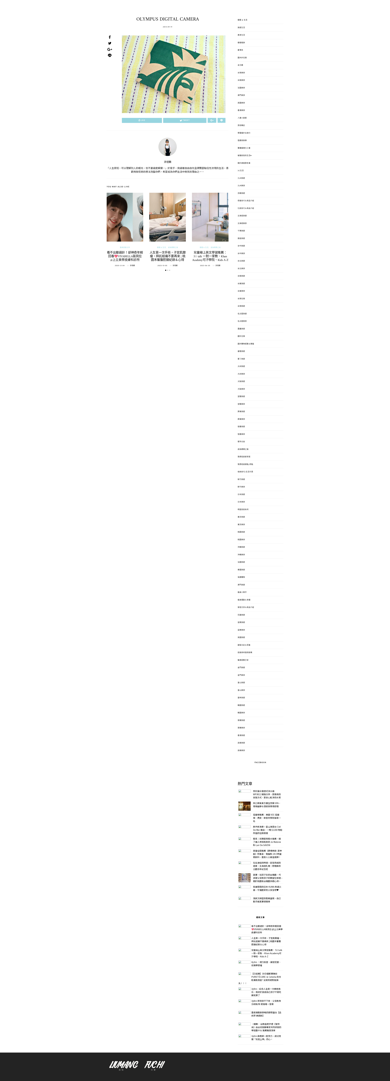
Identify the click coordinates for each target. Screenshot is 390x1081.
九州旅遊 (241, 178)
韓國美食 (241, 713)
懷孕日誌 (241, 442)
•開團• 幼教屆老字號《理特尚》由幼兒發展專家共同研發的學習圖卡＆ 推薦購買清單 (266, 1027)
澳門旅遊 (241, 585)
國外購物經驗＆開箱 (246, 344)
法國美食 (241, 88)
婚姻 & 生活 (161, 248)
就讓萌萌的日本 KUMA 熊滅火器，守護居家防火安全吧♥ (267, 888)
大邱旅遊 (241, 366)
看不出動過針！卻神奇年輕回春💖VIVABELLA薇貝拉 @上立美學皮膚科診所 (125, 256)
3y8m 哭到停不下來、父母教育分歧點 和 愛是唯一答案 (266, 1002)
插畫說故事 (242, 140)
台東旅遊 (241, 284)
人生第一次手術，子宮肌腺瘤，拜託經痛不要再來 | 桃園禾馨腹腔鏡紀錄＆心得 (168, 256)
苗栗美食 (241, 630)
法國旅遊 (241, 562)
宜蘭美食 (241, 404)
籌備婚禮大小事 (244, 148)
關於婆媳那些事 (244, 163)
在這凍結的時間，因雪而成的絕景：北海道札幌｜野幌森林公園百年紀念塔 (267, 866)
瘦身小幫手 (242, 592)
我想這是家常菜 (244, 457)
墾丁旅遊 (241, 359)
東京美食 (241, 525)
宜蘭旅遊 (241, 397)
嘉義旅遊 (241, 329)
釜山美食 (241, 690)
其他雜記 (241, 125)
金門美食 (241, 675)
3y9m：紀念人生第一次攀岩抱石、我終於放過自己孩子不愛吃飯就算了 (266, 992)
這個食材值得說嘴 (245, 653)
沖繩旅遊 (241, 547)
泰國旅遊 (241, 570)
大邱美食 (241, 374)
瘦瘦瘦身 (241, 43)
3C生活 (241, 171)
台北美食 (241, 269)
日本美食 (241, 502)
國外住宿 (241, 336)
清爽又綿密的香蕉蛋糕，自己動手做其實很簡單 (267, 900)
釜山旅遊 (241, 683)
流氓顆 (167, 162)
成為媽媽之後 (173, 248)
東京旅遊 (241, 517)
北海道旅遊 (242, 216)
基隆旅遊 (241, 351)
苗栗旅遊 (241, 622)
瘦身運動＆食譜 (244, 600)
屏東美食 (241, 419)
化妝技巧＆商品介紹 (246, 208)
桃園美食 (241, 540)
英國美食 (241, 103)
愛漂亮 (240, 50)
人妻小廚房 (242, 118)
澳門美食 (241, 95)
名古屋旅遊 (242, 314)
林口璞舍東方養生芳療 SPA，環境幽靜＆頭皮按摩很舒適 (267, 805)
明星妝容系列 (243, 510)
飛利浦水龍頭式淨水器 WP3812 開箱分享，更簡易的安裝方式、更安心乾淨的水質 (267, 794)
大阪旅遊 (241, 381)
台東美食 (241, 291)
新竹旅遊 (241, 479)
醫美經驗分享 (125, 248)
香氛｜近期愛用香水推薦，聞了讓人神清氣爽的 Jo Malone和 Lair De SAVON (267, 842)
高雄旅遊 (241, 743)
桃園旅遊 (241, 532)
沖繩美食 (241, 555)
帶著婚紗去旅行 (244, 133)
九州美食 (241, 186)
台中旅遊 (241, 246)
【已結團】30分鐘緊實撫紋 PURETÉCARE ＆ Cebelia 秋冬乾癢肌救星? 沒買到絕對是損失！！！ (259, 978)
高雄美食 (241, 751)
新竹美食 (241, 487)
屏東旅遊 (241, 412)
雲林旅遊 (241, 698)
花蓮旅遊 (241, 615)
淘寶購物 (241, 577)
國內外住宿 (242, 58)
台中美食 (241, 254)
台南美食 (241, 80)
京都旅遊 (241, 193)
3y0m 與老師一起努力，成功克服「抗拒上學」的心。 (266, 1037)
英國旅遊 (241, 637)
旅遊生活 (241, 28)
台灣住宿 (241, 299)
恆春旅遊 (241, 427)
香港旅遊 (241, 735)
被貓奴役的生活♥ (245, 156)
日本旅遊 (241, 494)
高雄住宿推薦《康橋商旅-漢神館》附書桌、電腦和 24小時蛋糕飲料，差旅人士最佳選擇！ (267, 854)
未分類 (240, 65)
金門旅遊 (241, 668)
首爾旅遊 (241, 720)
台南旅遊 (241, 276)
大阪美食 (241, 389)
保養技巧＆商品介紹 (246, 201)
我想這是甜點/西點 (245, 464)
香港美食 (241, 110)
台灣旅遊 (241, 306)
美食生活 (241, 35)
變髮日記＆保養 (244, 645)
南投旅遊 (241, 238)
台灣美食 (241, 73)
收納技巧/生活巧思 (245, 472)
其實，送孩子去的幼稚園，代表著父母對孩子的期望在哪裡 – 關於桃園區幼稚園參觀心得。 (267, 878)
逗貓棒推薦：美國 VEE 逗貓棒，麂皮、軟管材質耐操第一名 (267, 818)
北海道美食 (242, 223)
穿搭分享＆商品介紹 (246, 607)
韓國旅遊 (241, 705)
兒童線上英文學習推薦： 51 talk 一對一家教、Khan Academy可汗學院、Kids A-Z (210, 256)
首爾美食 (241, 728)
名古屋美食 (242, 321)
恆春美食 (241, 434)
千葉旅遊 (241, 231)
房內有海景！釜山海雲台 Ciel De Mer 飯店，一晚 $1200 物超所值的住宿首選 (267, 830)
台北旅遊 (241, 261)
